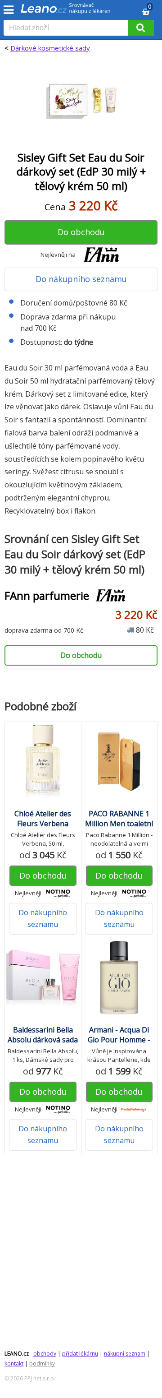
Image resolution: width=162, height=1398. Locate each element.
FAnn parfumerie (46, 595)
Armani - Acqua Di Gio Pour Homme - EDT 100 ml (119, 1040)
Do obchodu (81, 232)
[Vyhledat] (141, 28)
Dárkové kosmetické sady (50, 47)
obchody (44, 1353)
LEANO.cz (16, 1353)
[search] (67, 28)
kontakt (13, 1363)
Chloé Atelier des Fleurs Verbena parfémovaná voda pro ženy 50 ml (43, 828)
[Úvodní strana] (66, 11)
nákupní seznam (124, 1353)
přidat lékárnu (80, 1353)
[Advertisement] (81, 1253)
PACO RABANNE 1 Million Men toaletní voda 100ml (119, 823)
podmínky (42, 1363)
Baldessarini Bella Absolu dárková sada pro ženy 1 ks (43, 1040)
